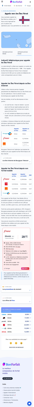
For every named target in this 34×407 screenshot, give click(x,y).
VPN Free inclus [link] (10, 249)
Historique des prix (8, 395)
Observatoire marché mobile (11, 390)
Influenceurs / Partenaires (10, 400)
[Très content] (21, 343)
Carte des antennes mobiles (11, 387)
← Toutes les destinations (8, 10)
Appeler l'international (9, 392)
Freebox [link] (10, 255)
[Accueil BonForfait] (11, 365)
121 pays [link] (18, 246)
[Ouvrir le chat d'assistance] (29, 403)
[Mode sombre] (30, 1)
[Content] (16, 343)
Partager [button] (7, 268)
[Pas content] (11, 343)
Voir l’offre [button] (25, 268)
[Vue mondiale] (26, 45)
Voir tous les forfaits (6, 310)
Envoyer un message (16, 347)
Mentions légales (8, 402)
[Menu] (2, 1)
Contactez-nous (8, 397)
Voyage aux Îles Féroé (7, 53)
